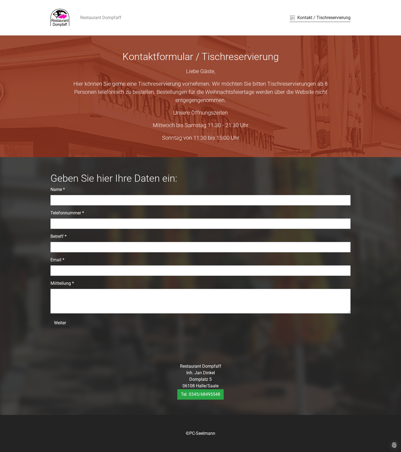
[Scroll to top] (389, 440)
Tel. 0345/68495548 (200, 394)
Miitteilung (62, 283)
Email (57, 259)
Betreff (58, 236)
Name (57, 189)
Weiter (60, 322)
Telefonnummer (67, 212)
